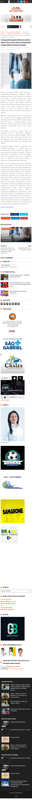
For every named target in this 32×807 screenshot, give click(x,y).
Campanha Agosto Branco (13, 32)
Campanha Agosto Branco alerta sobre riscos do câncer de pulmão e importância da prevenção (15, 236)
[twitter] (21, 2)
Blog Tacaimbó (15, 666)
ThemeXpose (19, 793)
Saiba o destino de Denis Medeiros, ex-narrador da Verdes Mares (18, 695)
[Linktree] (30, 1)
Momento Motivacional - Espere (20, 730)
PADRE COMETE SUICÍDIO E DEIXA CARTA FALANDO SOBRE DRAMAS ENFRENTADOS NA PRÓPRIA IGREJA (20, 687)
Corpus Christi (14, 737)
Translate (14, 267)
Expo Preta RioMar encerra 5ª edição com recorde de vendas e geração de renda (20, 284)
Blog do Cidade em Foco (8, 601)
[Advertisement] (13, 558)
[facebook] (18, 2)
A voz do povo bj (6, 599)
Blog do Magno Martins (8, 603)
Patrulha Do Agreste (7, 609)
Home (2, 26)
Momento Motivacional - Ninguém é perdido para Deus (20, 276)
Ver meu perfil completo (15, 669)
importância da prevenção (14, 33)
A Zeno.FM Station (5, 400)
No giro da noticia (6, 607)
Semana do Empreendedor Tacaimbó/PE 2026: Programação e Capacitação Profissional (19, 783)
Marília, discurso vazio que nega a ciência (18, 702)
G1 (1, 605)
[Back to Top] (16, 796)
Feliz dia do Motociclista (17, 722)
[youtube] (27, 2)
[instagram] (24, 2)
